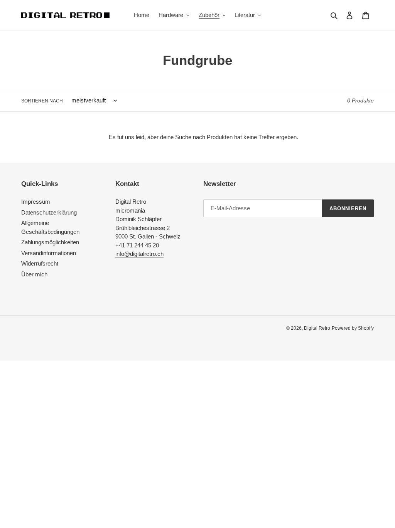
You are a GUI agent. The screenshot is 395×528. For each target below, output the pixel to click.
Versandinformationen (48, 253)
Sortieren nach (42, 101)
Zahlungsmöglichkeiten (50, 242)
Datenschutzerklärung (49, 212)
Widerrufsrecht (39, 263)
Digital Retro (317, 328)
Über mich (34, 274)
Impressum (35, 201)
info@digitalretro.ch (139, 253)
